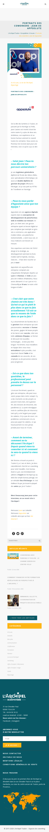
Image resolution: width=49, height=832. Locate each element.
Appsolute (22, 513)
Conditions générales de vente (20, 764)
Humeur (9, 653)
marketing (10, 661)
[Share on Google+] (22, 533)
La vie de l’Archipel (26, 83)
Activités (9, 636)
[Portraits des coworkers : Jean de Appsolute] (24, 60)
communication (12, 643)
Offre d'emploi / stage (14, 668)
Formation (10, 650)
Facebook (6, 721)
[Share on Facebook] (13, 533)
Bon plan (10, 639)
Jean (20, 510)
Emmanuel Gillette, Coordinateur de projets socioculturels (30, 600)
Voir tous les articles (23, 618)
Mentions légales (12, 761)
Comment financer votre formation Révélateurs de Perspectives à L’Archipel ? (23, 580)
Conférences (11, 646)
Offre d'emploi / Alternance (15, 664)
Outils (9, 671)
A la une (32, 33)
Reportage (14, 85)
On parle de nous (12, 757)
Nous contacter (12, 753)
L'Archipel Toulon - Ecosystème (18, 33)
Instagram (15, 721)
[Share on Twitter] (17, 533)
